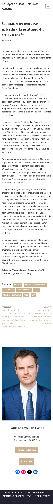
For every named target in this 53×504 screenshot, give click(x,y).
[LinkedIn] (35, 472)
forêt (36, 290)
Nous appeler (26, 461)
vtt (33, 295)
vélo (26, 295)
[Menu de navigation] (48, 6)
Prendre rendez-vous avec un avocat (26, 492)
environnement (24, 290)
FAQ (29, 496)
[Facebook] (17, 472)
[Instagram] (23, 472)
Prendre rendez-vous (26, 450)
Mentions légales (13, 496)
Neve (4, 501)
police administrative (12, 295)
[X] (29, 472)
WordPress (25, 501)
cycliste (17, 285)
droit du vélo (8, 290)
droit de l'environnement (35, 285)
